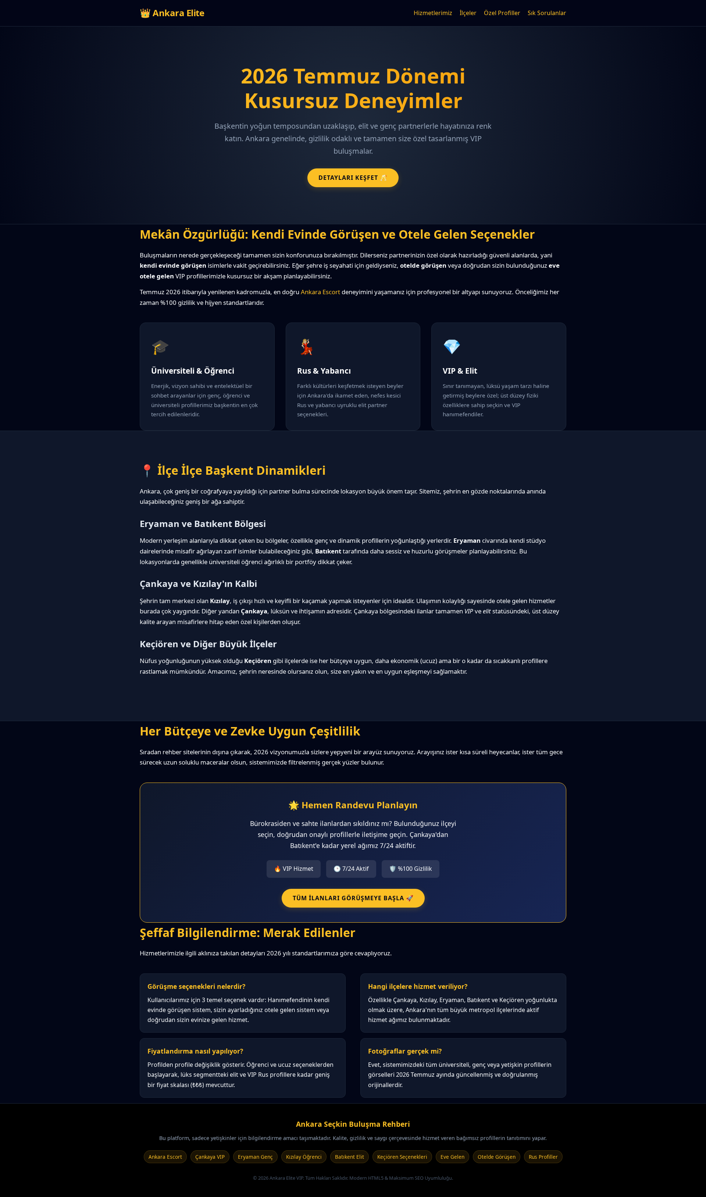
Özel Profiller (502, 13)
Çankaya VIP (210, 1156)
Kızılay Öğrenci (304, 1156)
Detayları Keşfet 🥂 (353, 178)
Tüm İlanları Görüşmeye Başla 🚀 (353, 898)
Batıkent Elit (349, 1156)
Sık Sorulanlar (547, 13)
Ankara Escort (320, 292)
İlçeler (468, 13)
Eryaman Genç (255, 1156)
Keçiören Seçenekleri (402, 1156)
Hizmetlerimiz (433, 13)
